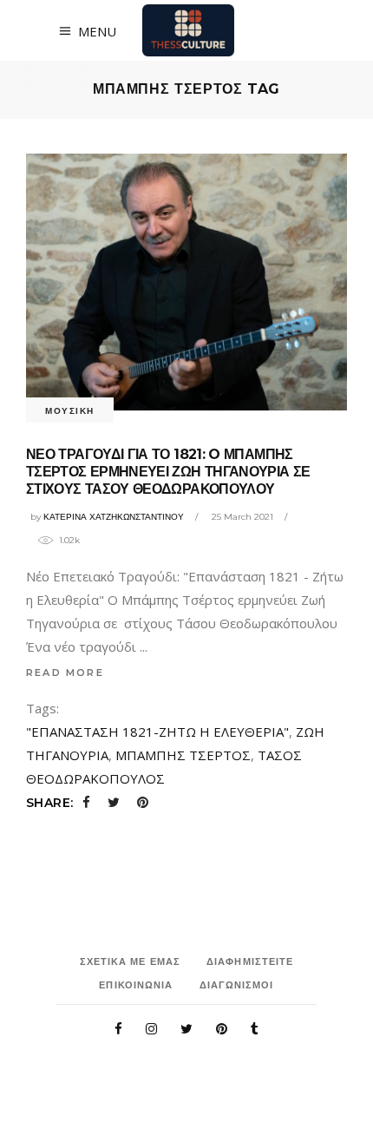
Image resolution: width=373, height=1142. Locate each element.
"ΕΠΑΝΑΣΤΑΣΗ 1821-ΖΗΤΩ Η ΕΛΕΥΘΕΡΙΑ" (157, 731)
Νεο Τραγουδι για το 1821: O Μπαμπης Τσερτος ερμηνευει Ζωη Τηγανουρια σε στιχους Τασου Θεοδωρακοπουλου (168, 471)
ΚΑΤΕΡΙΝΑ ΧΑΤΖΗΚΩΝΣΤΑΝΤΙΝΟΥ (113, 516)
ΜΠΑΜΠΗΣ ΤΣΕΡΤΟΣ (183, 755)
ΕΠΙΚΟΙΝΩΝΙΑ (136, 985)
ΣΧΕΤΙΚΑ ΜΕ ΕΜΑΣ (130, 961)
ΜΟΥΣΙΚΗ (70, 411)
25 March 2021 (242, 516)
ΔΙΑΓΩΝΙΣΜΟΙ (237, 985)
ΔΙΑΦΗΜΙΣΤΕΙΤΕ (249, 961)
